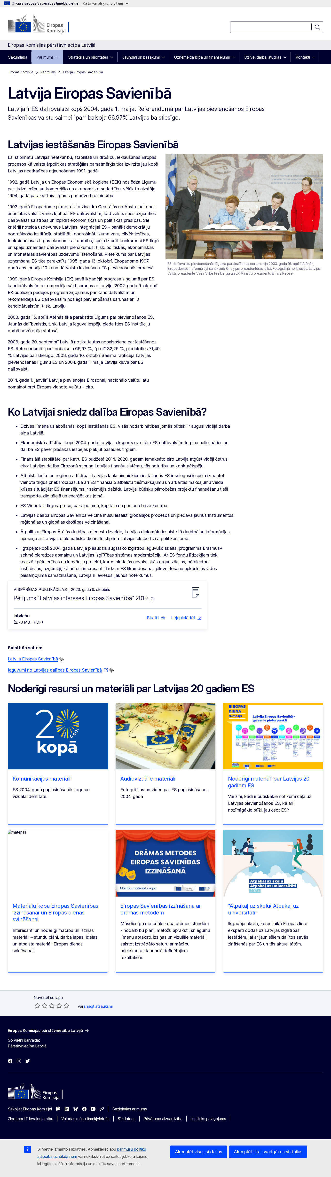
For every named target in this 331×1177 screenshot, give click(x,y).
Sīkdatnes (126, 1118)
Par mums (45, 57)
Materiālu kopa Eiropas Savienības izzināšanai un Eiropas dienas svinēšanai (55, 912)
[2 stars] (41, 1005)
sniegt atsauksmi (98, 1006)
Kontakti (303, 57)
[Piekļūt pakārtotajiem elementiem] (59, 57)
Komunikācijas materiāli (42, 778)
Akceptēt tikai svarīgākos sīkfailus (268, 1151)
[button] (156, 617)
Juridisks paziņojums (208, 1118)
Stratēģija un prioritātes (88, 57)
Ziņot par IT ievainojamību (30, 1118)
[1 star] (37, 1005)
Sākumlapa (17, 57)
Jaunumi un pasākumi (141, 57)
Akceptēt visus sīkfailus (198, 1151)
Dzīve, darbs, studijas (262, 57)
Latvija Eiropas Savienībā (33, 658)
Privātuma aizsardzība (162, 1118)
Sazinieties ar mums (129, 1109)
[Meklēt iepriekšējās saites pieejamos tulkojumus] (61, 659)
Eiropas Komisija (20, 72)
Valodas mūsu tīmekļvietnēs (85, 1118)
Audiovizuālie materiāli (147, 778)
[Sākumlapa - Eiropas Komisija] (47, 24)
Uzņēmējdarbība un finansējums (202, 57)
